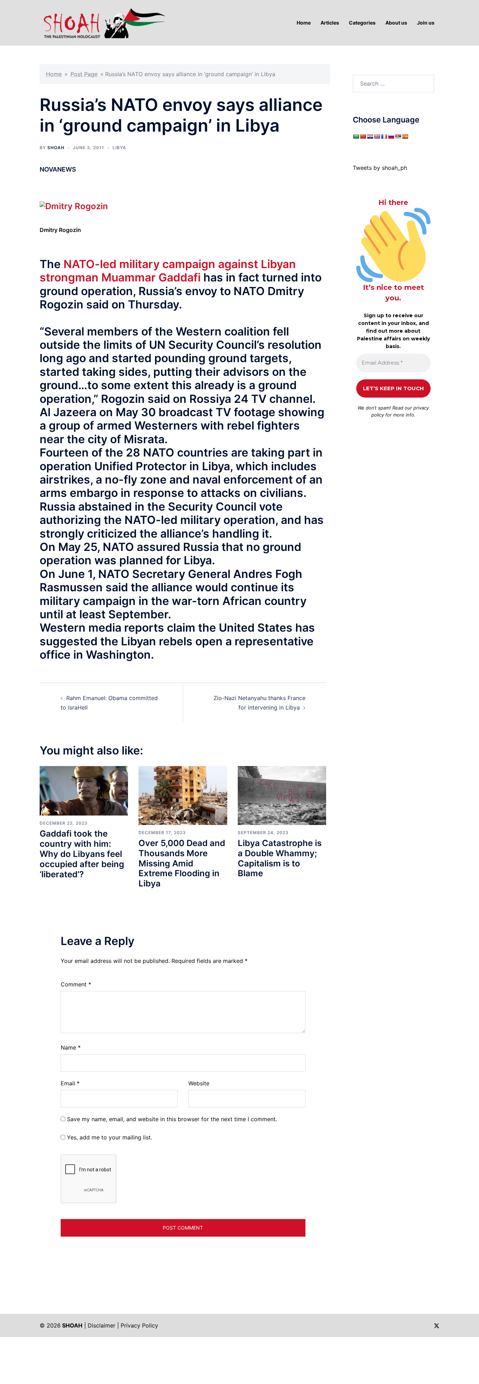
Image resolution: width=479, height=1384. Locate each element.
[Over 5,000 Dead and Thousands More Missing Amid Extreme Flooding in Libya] (183, 794)
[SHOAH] (103, 22)
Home (54, 74)
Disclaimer (101, 1325)
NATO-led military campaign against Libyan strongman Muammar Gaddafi (168, 270)
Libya (119, 147)
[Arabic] (356, 136)
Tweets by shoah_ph (380, 167)
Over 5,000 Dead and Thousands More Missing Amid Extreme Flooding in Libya (182, 863)
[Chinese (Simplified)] (363, 136)
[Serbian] (398, 136)
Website (198, 1083)
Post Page (83, 74)
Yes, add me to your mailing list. (108, 1137)
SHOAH (56, 147)
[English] (377, 136)
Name (71, 1047)
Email (70, 1083)
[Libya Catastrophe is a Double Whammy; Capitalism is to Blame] (282, 794)
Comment (76, 984)
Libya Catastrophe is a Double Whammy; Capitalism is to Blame (280, 858)
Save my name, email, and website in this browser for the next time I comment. (172, 1119)
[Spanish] (405, 136)
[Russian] (391, 136)
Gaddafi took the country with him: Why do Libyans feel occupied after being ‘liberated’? (82, 854)
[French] (384, 136)
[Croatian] (370, 136)
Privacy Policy (139, 1325)
